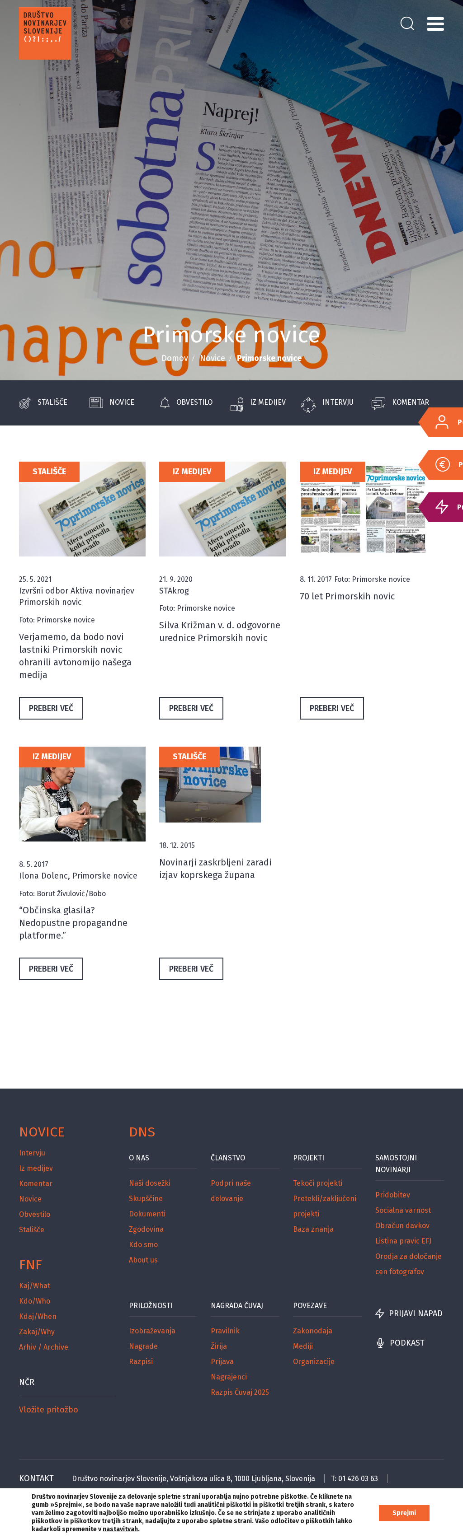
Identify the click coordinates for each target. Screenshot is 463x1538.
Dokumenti (147, 1214)
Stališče (52, 402)
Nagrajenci (229, 1377)
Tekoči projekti (317, 1183)
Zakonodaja (312, 1331)
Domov (174, 358)
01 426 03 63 (358, 1478)
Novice (212, 358)
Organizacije (314, 1361)
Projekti (308, 1158)
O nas (139, 1158)
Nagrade (143, 1346)
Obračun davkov (402, 1225)
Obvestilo (194, 402)
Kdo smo (143, 1244)
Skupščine (146, 1198)
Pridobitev (392, 1195)
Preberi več (51, 708)
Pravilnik (225, 1331)
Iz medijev (268, 402)
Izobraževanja (152, 1331)
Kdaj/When (38, 1316)
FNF (30, 1265)
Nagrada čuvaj (237, 1305)
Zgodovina (146, 1229)
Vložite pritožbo (48, 1410)
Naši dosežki (149, 1183)
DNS (142, 1132)
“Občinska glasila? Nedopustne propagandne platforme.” (73, 923)
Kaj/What (34, 1285)
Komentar (410, 402)
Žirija (219, 1346)
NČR (26, 1382)
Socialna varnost (403, 1210)
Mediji (303, 1346)
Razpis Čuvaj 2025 (240, 1392)
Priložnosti (151, 1305)
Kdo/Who (34, 1301)
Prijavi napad (416, 1313)
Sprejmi (404, 1513)
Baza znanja (313, 1229)
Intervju (338, 402)
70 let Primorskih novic (347, 596)
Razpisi (141, 1361)
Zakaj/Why (37, 1332)
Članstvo (228, 1158)
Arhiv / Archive (43, 1347)
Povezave (310, 1305)
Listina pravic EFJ (403, 1241)
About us (143, 1260)
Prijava (222, 1361)
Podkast (407, 1343)
